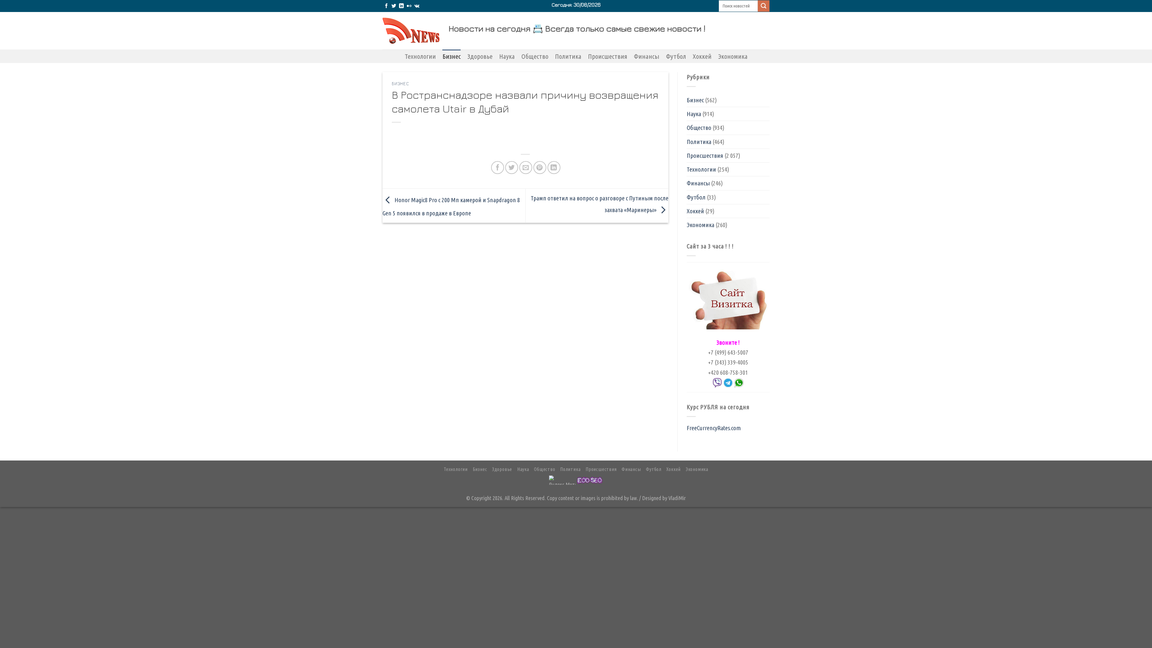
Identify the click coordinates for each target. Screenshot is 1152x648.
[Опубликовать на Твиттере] (511, 167)
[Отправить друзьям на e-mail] (525, 167)
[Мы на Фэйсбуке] (386, 6)
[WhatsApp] (739, 382)
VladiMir (677, 498)
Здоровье (480, 56)
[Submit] (764, 6)
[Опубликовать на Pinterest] (539, 167)
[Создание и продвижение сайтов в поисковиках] (590, 479)
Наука (507, 56)
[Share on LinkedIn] (554, 167)
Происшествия (607, 56)
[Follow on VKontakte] (416, 6)
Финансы (646, 56)
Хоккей (702, 56)
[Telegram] (728, 382)
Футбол (676, 56)
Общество (534, 56)
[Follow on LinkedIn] (401, 6)
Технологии (420, 56)
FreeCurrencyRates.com (714, 427)
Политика (568, 56)
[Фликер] (409, 6)
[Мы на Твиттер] (394, 6)
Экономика (733, 56)
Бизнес (451, 56)
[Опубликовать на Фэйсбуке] (497, 167)
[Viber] (717, 382)
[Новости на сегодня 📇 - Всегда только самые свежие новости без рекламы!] (411, 31)
